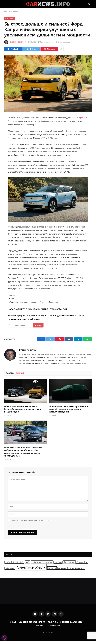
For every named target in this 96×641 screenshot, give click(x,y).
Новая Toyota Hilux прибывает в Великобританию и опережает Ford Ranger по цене (23, 409)
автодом (52, 568)
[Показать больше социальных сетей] (61, 49)
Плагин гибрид (82, 562)
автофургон (62, 568)
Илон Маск (58, 562)
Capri (10, 121)
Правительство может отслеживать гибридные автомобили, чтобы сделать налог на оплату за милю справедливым (23, 451)
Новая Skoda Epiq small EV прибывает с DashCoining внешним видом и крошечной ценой (68, 409)
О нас (13, 622)
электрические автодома (76, 568)
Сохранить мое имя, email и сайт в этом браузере (31, 521)
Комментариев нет (47, 42)
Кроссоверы (69, 562)
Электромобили (31, 567)
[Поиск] (89, 4)
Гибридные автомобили (42, 562)
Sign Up (38, 325)
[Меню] (7, 4)
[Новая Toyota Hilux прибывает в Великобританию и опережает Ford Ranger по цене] (25, 391)
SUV (27, 562)
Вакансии (55, 626)
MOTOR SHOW (18, 562)
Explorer (81, 118)
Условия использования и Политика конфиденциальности (51, 622)
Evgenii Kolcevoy (18, 42)
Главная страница (11, 11)
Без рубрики (9, 18)
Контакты (41, 626)
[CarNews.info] (48, 4)
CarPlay (8, 562)
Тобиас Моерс (10, 568)
